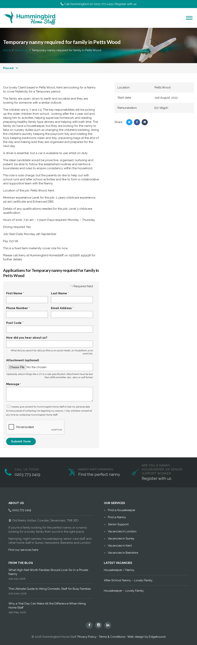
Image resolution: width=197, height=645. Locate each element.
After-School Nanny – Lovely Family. (128, 580)
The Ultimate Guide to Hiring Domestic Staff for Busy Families (49, 589)
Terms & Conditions (112, 636)
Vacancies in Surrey (121, 538)
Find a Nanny (117, 517)
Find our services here (23, 550)
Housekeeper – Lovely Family (124, 590)
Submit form (21, 441)
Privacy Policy (87, 636)
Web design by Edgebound (146, 636)
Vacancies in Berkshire (123, 552)
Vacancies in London (122, 531)
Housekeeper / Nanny (119, 570)
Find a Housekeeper (121, 510)
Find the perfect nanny (99, 474)
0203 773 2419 (103, 4)
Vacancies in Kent (120, 545)
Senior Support (118, 524)
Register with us (125, 4)
